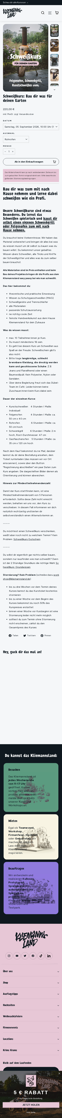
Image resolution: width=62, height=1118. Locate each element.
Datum (7, 121)
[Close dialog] (59, 1073)
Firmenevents (10, 1028)
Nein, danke (30, 1112)
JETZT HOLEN (30, 1104)
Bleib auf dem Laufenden (17, 1063)
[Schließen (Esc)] (25, 58)
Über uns (8, 971)
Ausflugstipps (10, 994)
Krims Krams (10, 1050)
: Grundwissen (22, 567)
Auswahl (9, 133)
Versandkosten (26, 114)
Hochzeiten (9, 1005)
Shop (5, 983)
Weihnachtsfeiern (12, 1016)
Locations (8, 1039)
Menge (7, 146)
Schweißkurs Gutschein (27, 539)
